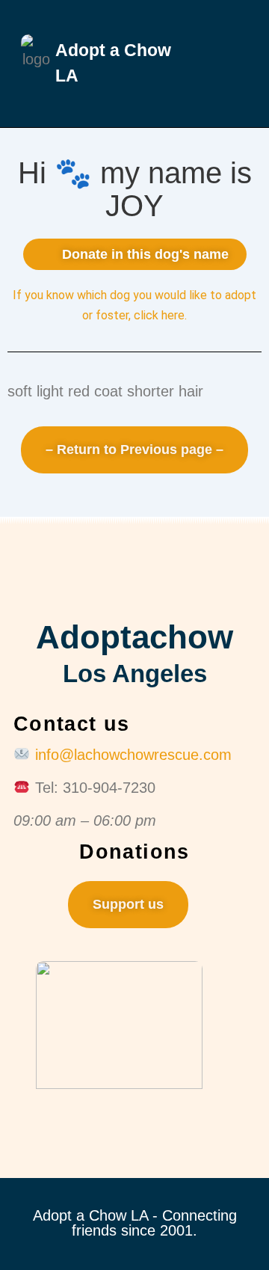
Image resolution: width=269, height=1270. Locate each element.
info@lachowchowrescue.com (133, 754)
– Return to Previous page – (134, 449)
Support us (128, 904)
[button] (218, 63)
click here (159, 315)
